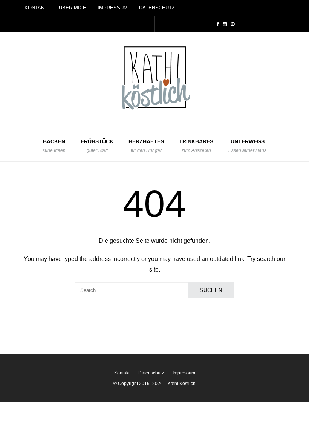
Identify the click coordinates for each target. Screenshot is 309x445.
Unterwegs (247, 145)
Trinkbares (196, 145)
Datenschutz (157, 8)
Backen (54, 145)
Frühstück (97, 145)
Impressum (113, 8)
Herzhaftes (146, 145)
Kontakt (35, 8)
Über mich (72, 8)
